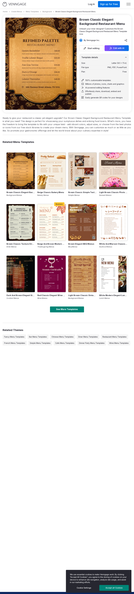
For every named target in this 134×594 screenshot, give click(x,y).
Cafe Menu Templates (64, 343)
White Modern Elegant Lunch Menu (113, 295)
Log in (91, 4)
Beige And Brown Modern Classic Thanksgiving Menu (51, 244)
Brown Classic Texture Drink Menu (21, 244)
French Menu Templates (14, 343)
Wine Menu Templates (119, 343)
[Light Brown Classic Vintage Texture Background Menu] (82, 274)
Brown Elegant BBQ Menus (81, 244)
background (47, 12)
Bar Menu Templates (38, 337)
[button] (91, 48)
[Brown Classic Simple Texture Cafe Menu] (82, 171)
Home (5, 12)
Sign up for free (109, 4)
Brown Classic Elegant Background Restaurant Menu (21, 192)
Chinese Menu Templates (63, 337)
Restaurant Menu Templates (114, 337)
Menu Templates (32, 12)
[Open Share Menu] (126, 40)
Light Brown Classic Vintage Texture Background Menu (82, 295)
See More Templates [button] (67, 309)
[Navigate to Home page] (14, 4)
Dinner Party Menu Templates (92, 343)
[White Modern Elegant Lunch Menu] (113, 274)
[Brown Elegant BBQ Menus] (82, 222)
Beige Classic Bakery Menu (50, 192)
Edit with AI (118, 48)
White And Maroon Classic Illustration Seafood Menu (113, 244)
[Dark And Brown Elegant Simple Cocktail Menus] (21, 274)
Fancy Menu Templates (14, 337)
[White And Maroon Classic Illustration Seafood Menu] (113, 222)
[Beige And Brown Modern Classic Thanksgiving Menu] (51, 222)
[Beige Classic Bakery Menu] (51, 171)
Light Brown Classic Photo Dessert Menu (113, 192)
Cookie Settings (84, 588)
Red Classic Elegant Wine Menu (51, 295)
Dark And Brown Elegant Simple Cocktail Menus (21, 295)
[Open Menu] (128, 4)
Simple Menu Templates (40, 343)
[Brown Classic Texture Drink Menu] (21, 222)
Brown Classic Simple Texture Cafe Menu (82, 192)
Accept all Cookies (114, 588)
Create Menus (16, 12)
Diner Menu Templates (88, 337)
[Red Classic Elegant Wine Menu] (51, 274)
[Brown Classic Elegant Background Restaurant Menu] (21, 171)
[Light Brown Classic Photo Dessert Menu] (113, 171)
